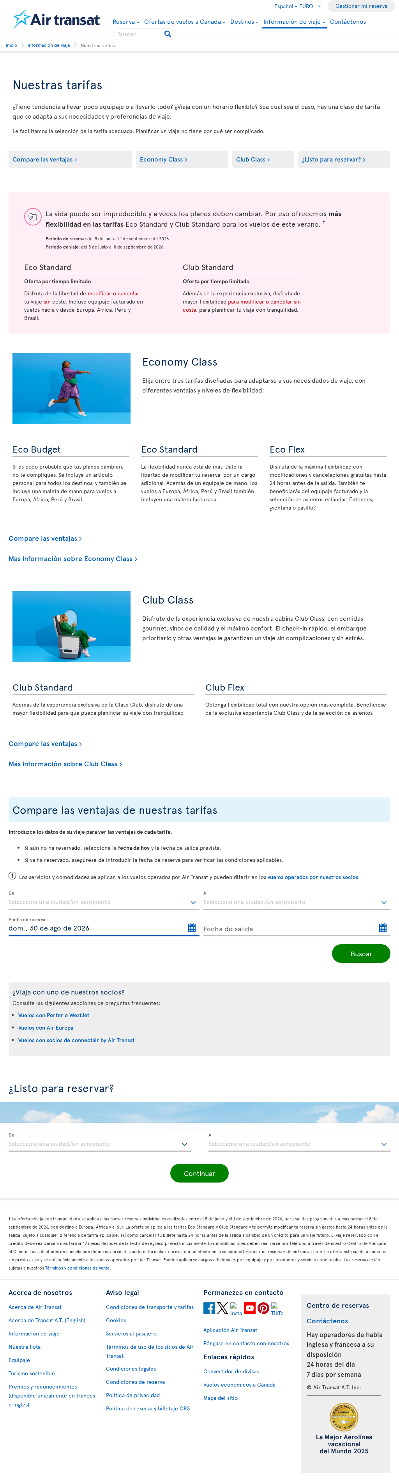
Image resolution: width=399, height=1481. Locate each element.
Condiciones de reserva (135, 1381)
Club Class (250, 158)
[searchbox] (144, 34)
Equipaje (19, 1360)
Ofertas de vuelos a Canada (182, 21)
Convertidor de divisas (231, 1371)
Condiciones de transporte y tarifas (150, 1307)
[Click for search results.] (168, 34)
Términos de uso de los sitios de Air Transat (150, 1351)
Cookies (116, 1320)
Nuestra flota (25, 1346)
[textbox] (104, 900)
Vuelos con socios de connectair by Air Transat (76, 1040)
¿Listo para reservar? (331, 158)
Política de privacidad (133, 1395)
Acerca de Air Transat (35, 1307)
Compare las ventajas (42, 158)
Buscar (361, 953)
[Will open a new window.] (209, 1309)
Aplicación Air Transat (230, 1330)
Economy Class (161, 158)
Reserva (123, 21)
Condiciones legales (131, 1368)
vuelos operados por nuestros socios (313, 877)
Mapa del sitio (220, 1397)
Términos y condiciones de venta (77, 1268)
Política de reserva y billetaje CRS (148, 1408)
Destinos (242, 21)
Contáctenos (348, 21)
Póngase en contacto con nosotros (246, 1343)
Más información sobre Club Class (63, 763)
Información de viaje (292, 21)
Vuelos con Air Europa (45, 1027)
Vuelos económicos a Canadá (239, 1384)
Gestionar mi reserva (361, 5)
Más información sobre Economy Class (70, 558)
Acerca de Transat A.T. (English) (47, 1320)
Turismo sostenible (32, 1373)
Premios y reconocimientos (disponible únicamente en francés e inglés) (52, 1395)
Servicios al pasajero (131, 1333)
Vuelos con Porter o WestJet (53, 1015)
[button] (199, 1173)
